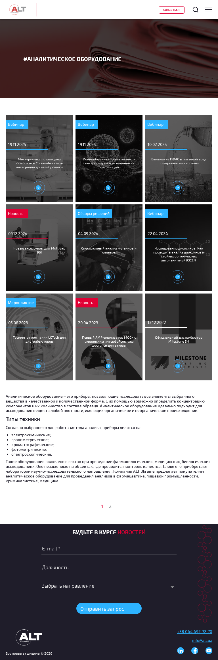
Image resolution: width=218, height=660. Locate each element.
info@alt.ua (202, 640)
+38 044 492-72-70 (194, 631)
